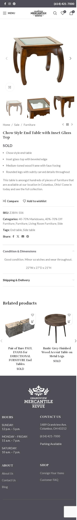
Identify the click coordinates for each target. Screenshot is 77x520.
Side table (29, 230)
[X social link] (18, 236)
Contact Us (9, 480)
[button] (6, 58)
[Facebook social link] (5, 3)
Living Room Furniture (42, 223)
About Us (7, 473)
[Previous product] (63, 124)
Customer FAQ (49, 479)
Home (6, 124)
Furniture (29, 124)
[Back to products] (67, 124)
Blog (5, 487)
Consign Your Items (52, 473)
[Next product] (72, 124)
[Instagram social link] (9, 3)
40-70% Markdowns (31, 219)
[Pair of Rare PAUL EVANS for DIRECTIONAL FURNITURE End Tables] (20, 327)
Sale (16, 124)
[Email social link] (22, 236)
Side (60, 223)
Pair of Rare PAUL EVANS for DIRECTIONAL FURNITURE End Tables (20, 356)
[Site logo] (38, 12)
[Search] (55, 13)
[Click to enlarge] (10, 87)
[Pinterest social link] (14, 3)
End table (16, 230)
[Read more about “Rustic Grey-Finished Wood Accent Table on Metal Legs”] (69, 321)
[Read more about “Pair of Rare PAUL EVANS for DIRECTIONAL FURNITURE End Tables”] (32, 321)
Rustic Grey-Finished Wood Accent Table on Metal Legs (56, 352)
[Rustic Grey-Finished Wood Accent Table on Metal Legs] (56, 327)
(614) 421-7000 (64, 3)
